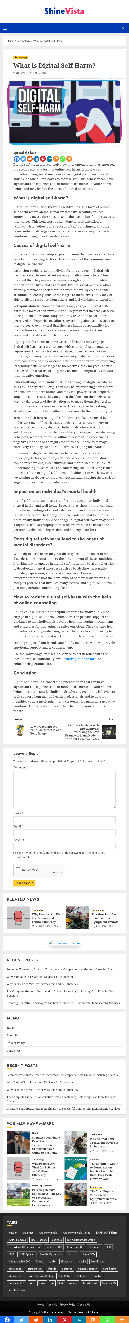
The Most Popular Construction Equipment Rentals (105, 918)
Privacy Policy (16, 1043)
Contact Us (13, 1050)
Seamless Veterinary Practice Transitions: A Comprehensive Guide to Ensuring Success (62, 969)
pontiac (98, 1276)
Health (35, 1133)
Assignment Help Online (76, 1233)
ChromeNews (75, 1312)
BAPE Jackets (39, 1240)
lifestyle (52, 1269)
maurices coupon (87, 1269)
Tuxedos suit (90, 1283)
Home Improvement (42, 1185)
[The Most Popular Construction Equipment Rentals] (77, 917)
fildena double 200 (20, 1261)
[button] (5, 28)
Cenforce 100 (54, 1247)
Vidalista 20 (109, 1283)
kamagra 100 (35, 1269)
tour (32, 1283)
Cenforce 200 (75, 1247)
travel (42, 1283)
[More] (69, 159)
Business (94, 1159)
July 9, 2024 (100, 926)
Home (10, 1027)
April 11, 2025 (100, 1151)
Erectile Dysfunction (51, 1254)
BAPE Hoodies (17, 1240)
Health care (97, 1261)
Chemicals (94, 1247)
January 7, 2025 (43, 926)
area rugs (28, 1233)
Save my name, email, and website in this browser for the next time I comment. (61, 855)
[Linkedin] (36, 159)
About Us (12, 1035)
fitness (39, 1261)
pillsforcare (82, 1276)
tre (52, 1283)
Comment (20, 767)
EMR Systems (27, 1254)
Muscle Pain (15, 1276)
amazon (13, 1233)
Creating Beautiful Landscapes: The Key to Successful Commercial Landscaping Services (63, 1003)
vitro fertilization (17, 1290)
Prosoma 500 (16, 1283)
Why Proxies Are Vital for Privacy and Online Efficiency (47, 918)
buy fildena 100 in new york (24, 1247)
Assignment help (48, 1233)
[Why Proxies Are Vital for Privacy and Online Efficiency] (18, 917)
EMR (11, 1254)
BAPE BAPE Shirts (106, 1233)
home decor (15, 1269)
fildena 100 (88, 1254)
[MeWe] (49, 159)
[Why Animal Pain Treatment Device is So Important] (75, 1142)
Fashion (72, 1254)
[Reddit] (30, 159)
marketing (67, 1269)
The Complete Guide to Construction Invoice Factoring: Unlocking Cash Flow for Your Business (104, 1173)
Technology (21, 57)
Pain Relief (64, 1276)
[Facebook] (17, 159)
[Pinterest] (43, 159)
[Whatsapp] (63, 159)
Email (18, 826)
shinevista (22, 73)
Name (18, 813)
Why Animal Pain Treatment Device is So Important (40, 977)
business (57, 1240)
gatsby (52, 1261)
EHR (108, 1247)
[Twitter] (23, 159)
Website (18, 839)
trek (61, 1283)
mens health (109, 1269)
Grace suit (67, 1261)
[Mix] (56, 159)
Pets (100, 1134)
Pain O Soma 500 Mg (40, 1276)
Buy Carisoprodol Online (81, 1240)
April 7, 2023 (39, 73)
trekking (73, 1283)
